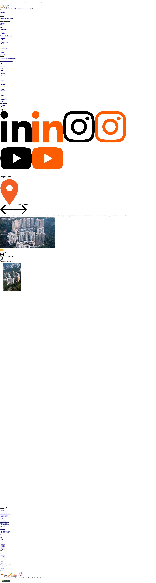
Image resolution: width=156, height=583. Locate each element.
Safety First (2, 530)
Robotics (2, 539)
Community (2, 546)
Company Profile (3, 512)
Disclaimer (30, 577)
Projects (21, 8)
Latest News (2, 555)
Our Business (7, 8)
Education (2, 550)
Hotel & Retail (3, 549)
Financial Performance (4, 522)
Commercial (2, 544)
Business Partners (3, 523)
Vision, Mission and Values (5, 514)
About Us (2, 8)
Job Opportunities (3, 563)
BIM (1, 538)
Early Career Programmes (5, 564)
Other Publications (4, 557)
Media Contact (3, 558)
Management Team (4, 515)
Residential (2, 545)
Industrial (2, 547)
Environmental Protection (5, 531)
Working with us (3, 565)
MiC (1, 537)
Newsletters (2, 556)
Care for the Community (5, 532)
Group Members (3, 520)
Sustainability (12, 8)
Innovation (17, 8)
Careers (27, 8)
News (24, 8)
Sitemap (1, 570)
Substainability (3, 526)
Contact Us (31, 8)
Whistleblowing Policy (4, 524)
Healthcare (2, 548)
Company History (3, 516)
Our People (2, 529)
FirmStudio (39, 577)
